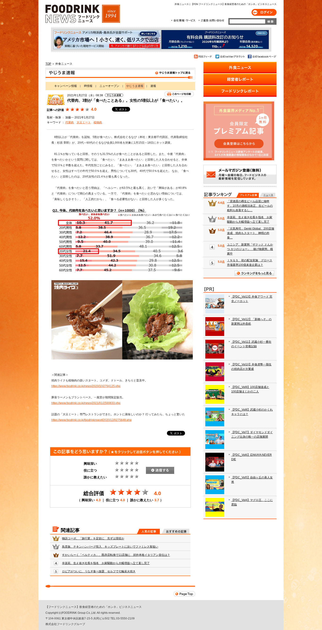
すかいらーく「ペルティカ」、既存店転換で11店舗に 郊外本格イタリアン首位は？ (116, 555)
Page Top (184, 594)
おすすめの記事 (175, 531)
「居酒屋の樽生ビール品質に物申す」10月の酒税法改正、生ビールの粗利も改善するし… (250, 206)
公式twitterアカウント (230, 56)
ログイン (264, 12)
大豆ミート (84, 122)
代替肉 (69, 122)
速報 (153, 86)
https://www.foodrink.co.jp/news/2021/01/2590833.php (85, 403)
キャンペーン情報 (65, 86)
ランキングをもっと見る (254, 273)
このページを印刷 (179, 94)
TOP (48, 63)
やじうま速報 (120, 74)
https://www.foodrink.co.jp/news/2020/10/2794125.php (85, 386)
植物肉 (98, 122)
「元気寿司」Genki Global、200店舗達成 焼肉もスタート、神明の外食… (250, 233)
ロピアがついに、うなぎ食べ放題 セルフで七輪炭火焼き (99, 571)
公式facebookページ (262, 56)
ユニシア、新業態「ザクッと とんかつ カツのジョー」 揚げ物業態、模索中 (250, 249)
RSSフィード (203, 56)
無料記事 (267, 195)
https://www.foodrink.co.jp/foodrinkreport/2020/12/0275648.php (91, 420)
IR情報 (88, 86)
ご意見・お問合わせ (211, 20)
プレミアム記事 (247, 195)
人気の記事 (148, 531)
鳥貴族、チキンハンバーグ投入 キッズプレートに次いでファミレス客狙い (110, 546)
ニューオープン (109, 86)
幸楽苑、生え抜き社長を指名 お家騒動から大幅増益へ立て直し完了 (106, 563)
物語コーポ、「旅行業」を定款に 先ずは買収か (93, 538)
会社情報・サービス (184, 20)
